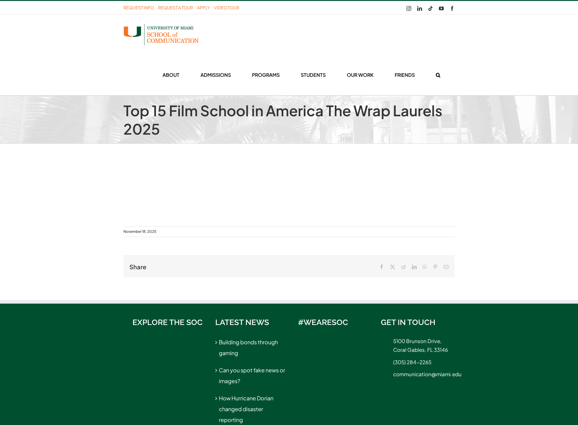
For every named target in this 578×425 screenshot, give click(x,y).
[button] (438, 75)
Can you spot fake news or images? (252, 375)
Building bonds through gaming (248, 347)
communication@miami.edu (424, 374)
